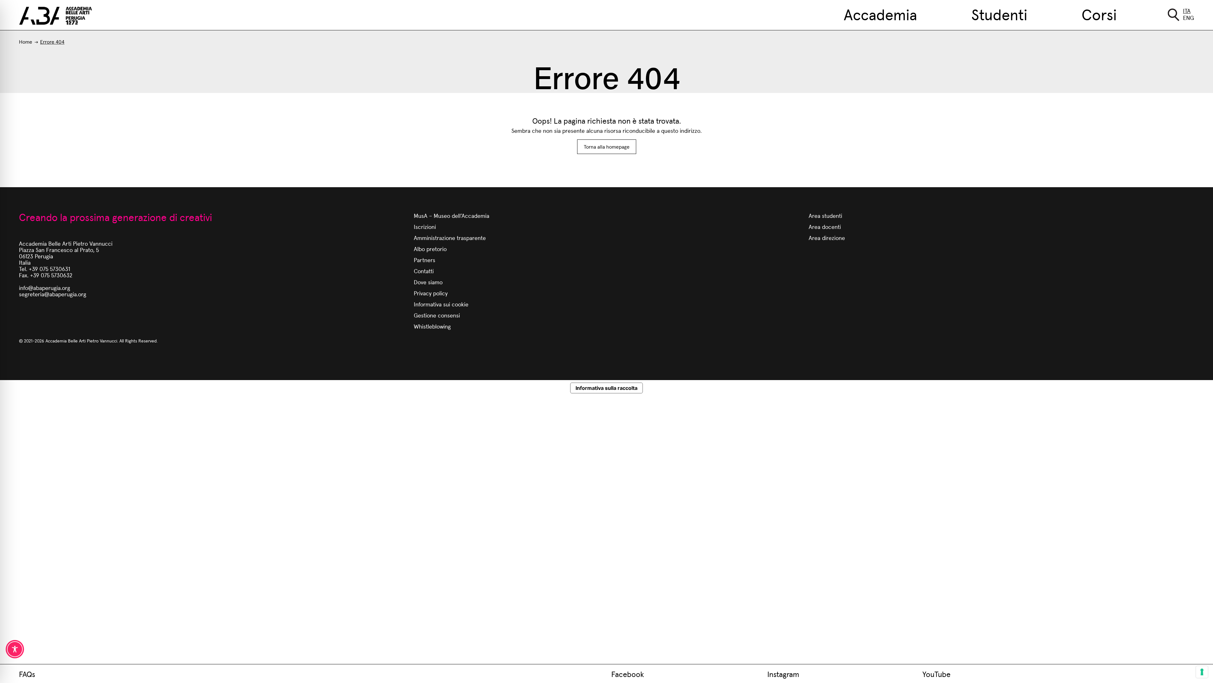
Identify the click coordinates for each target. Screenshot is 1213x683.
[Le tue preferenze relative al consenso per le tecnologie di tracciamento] (1202, 672)
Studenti (999, 14)
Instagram (783, 673)
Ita (1187, 11)
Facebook (627, 673)
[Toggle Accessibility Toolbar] (14, 649)
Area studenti (825, 215)
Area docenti (825, 227)
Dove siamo (428, 282)
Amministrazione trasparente (450, 238)
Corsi (1099, 14)
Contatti (424, 271)
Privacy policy (431, 293)
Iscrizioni (425, 227)
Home (25, 41)
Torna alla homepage (607, 146)
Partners (424, 260)
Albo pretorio (430, 249)
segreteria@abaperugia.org (52, 294)
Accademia (880, 14)
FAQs (27, 673)
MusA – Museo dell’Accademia (451, 215)
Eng (1188, 18)
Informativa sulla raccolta (606, 388)
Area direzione (827, 238)
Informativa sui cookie (441, 304)
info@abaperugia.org (44, 288)
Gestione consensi (437, 315)
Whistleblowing (432, 326)
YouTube (936, 673)
